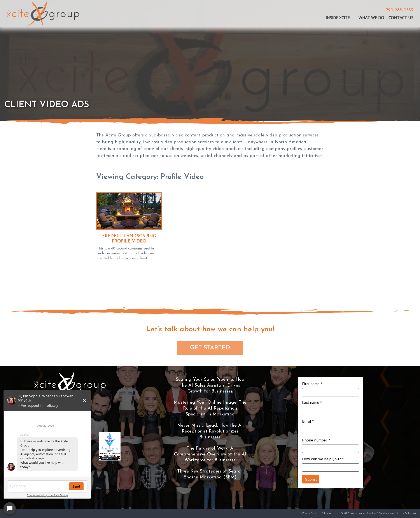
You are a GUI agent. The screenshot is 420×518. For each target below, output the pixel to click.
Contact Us (400, 17)
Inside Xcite (338, 17)
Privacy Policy (309, 513)
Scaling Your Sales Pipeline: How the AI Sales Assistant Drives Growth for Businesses (210, 385)
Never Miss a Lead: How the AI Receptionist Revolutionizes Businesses (210, 431)
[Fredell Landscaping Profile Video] (129, 211)
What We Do (371, 17)
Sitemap (326, 513)
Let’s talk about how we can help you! (210, 329)
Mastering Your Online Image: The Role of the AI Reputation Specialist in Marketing (210, 408)
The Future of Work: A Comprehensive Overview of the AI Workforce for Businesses (210, 454)
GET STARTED (210, 348)
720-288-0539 (399, 10)
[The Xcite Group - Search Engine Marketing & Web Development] (43, 15)
